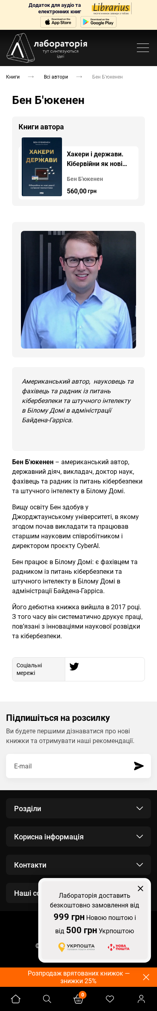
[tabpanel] (78, 168)
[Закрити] (140, 888)
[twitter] (74, 666)
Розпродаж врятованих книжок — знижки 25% (79, 977)
